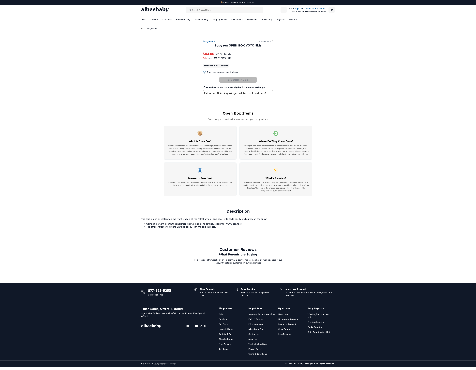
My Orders (283, 314)
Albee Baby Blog (256, 329)
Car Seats (223, 324)
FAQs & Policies (255, 319)
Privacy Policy (255, 349)
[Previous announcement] (142, 2)
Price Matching (255, 324)
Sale (221, 314)
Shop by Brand (226, 339)
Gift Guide (223, 349)
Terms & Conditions (257, 354)
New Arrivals (225, 344)
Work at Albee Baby (257, 344)
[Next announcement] (334, 2)
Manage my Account (288, 319)
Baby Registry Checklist (319, 332)
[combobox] (224, 10)
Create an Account (287, 324)
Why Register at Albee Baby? (318, 315)
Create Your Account (315, 8)
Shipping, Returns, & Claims (261, 314)
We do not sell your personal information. (159, 364)
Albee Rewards (285, 329)
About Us (252, 339)
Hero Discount (285, 334)
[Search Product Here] (190, 10)
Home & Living (226, 329)
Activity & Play (226, 334)
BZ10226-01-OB (264, 41)
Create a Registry (316, 322)
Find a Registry (315, 327)
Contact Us (253, 334)
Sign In (298, 8)
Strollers (223, 319)
